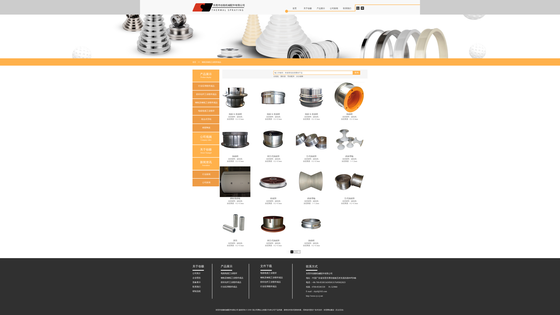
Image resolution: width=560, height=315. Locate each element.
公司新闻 (334, 8)
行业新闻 (206, 174)
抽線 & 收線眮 (235, 114)
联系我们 (347, 8)
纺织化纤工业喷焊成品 (206, 94)
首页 (295, 8)
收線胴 (273, 198)
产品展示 (321, 8)
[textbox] (313, 73)
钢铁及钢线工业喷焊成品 (211, 62)
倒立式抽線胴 (273, 156)
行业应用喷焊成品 (206, 86)
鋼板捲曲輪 (235, 198)
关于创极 (308, 8)
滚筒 (235, 240)
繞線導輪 (349, 156)
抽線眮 (349, 114)
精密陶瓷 (206, 128)
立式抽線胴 (311, 156)
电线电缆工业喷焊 (206, 111)
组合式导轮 (206, 119)
